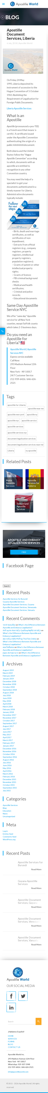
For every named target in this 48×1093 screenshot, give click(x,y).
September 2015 (10, 788)
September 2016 (10, 757)
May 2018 (7, 701)
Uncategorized (9, 816)
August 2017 (8, 726)
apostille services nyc (17, 432)
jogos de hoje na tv (10, 653)
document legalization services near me (25, 444)
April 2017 (7, 737)
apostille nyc (13, 420)
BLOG (10, 1044)
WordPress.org (9, 839)
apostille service (29, 420)
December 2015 (9, 779)
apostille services (15, 426)
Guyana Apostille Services (14, 602)
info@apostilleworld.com (18, 1072)
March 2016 (8, 774)
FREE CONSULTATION (24, 553)
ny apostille (31, 450)
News (5, 813)
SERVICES (12, 1039)
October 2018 (9, 687)
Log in (5, 831)
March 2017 (8, 740)
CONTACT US (14, 1047)
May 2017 (7, 734)
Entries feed (8, 834)
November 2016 (9, 751)
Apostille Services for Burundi (15, 599)
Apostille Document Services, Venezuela (19, 607)
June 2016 (7, 765)
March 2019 (8, 673)
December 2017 (9, 715)
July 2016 (7, 762)
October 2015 (9, 785)
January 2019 (8, 678)
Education (7, 811)
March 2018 (8, 706)
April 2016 (7, 771)
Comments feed (9, 837)
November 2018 (9, 684)
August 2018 (8, 692)
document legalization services (22, 438)
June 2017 (7, 732)
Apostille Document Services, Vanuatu (19, 610)
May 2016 (7, 768)
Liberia (11, 450)
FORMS (11, 1041)
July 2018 (7, 695)
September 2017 (10, 723)
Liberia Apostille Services (19, 108)
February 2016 (9, 776)
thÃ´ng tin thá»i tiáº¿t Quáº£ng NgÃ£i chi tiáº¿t (22, 630)
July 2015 (7, 790)
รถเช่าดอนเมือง (9, 625)
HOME (11, 1036)
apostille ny (32, 414)
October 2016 (9, 754)
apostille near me (36, 408)
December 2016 (9, 748)
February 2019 (9, 676)
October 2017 (9, 720)
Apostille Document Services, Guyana (18, 604)
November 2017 (9, 718)
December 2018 (9, 681)
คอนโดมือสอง (8, 647)
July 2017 (7, 729)
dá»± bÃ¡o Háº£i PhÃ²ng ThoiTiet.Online (19, 639)
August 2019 (8, 670)
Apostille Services (10, 805)
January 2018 (8, 712)
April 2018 (7, 704)
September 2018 (10, 690)
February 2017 (9, 743)
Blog (5, 808)
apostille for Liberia (16, 405)
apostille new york (16, 414)
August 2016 (8, 760)
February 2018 (9, 709)
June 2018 (7, 698)
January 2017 (8, 746)
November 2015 (9, 782)
